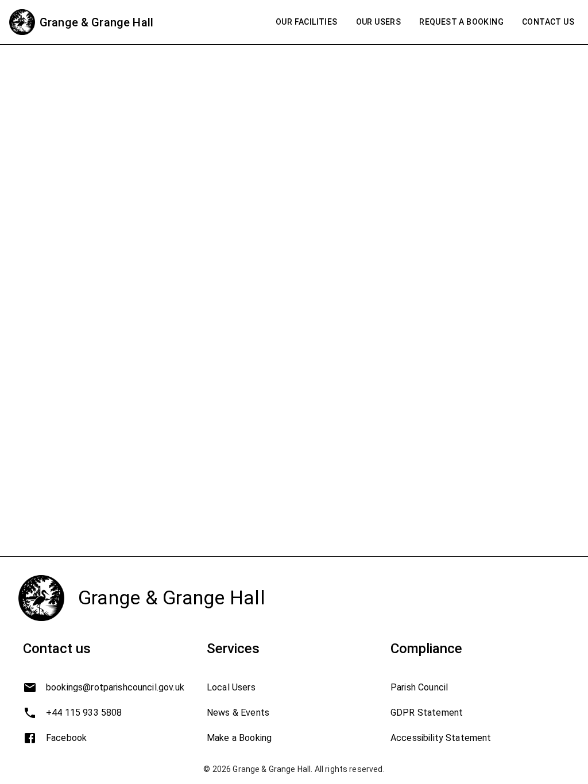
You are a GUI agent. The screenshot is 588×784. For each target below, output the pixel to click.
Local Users (231, 687)
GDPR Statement (426, 712)
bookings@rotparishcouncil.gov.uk (115, 687)
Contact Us (548, 21)
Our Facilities (307, 21)
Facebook (66, 737)
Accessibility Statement (440, 737)
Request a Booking (461, 21)
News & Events (238, 712)
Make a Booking (239, 737)
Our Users (378, 21)
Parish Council (419, 687)
